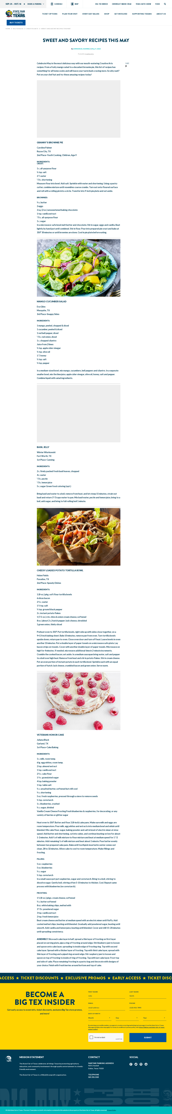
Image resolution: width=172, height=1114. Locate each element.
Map (77, 4)
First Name (93, 992)
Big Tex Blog (18, 29)
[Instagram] (141, 1064)
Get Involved (120, 14)
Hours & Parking (34, 4)
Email (90, 1003)
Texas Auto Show (143, 4)
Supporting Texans (142, 14)
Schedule (58, 4)
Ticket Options (49, 14)
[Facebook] (131, 1064)
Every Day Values (90, 14)
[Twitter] (136, 1064)
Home (8, 29)
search (165, 4)
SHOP (106, 14)
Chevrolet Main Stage (122, 4)
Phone (132, 1003)
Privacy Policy (111, 1110)
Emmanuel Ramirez (81, 49)
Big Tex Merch (101, 4)
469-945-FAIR (93, 1077)
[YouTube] (146, 1064)
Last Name (134, 992)
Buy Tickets (16, 22)
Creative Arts (32, 29)
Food (157, 4)
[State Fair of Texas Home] (16, 13)
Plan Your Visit (70, 14)
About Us (161, 14)
